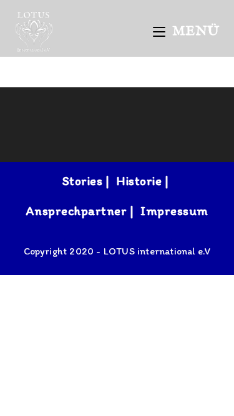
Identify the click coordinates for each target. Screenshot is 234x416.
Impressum (174, 210)
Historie (139, 180)
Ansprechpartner (76, 210)
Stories (82, 180)
